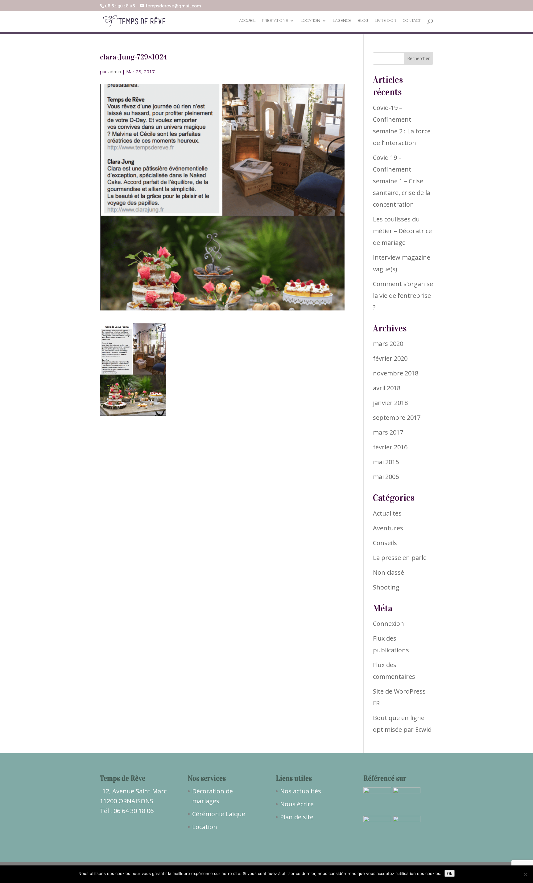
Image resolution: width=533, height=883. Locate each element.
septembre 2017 (396, 417)
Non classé (388, 572)
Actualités (387, 513)
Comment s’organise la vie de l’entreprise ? (403, 295)
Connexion (388, 623)
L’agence (342, 21)
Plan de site (296, 817)
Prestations (275, 21)
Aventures (388, 528)
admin (114, 71)
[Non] (525, 874)
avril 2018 (386, 388)
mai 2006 (386, 476)
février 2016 (390, 447)
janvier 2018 (390, 403)
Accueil (247, 21)
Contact (412, 21)
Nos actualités (300, 791)
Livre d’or (385, 21)
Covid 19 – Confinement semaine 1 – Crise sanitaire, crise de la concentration (401, 181)
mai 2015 (386, 462)
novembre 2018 (395, 373)
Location (310, 21)
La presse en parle (400, 557)
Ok (449, 873)
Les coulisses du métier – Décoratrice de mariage (402, 231)
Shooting (386, 587)
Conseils (385, 543)
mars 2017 (388, 432)
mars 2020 (388, 343)
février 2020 (390, 358)
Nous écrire (297, 804)
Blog (362, 21)
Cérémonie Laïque (218, 814)
